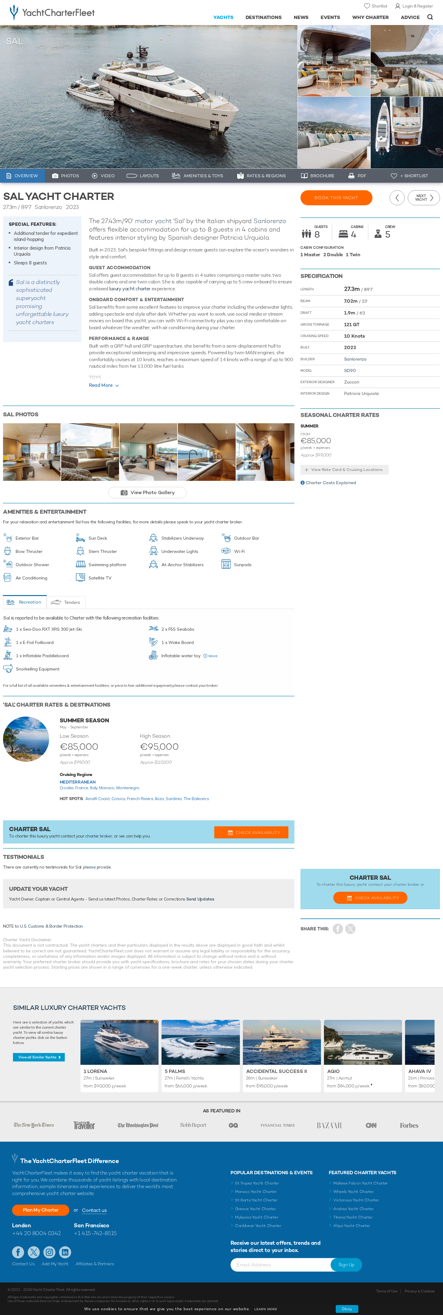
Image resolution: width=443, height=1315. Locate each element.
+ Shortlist (414, 175)
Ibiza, (160, 798)
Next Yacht (421, 198)
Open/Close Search (430, 17)
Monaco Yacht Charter (256, 1191)
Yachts (223, 17)
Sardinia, (175, 798)
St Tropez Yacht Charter (257, 1183)
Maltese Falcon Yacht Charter (360, 1183)
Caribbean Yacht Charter (258, 1225)
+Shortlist (434, 32)
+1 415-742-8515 (95, 1233)
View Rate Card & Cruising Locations (347, 469)
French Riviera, (141, 798)
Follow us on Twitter (34, 1252)
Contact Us (23, 1263)
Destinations (264, 17)
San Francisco (91, 1225)
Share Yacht (350, 929)
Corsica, (119, 798)
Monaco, (107, 787)
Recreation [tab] (30, 602)
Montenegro (128, 787)
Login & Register (418, 6)
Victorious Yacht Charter (356, 1200)
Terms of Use (386, 1291)
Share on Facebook (338, 929)
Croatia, (68, 787)
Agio (333, 1071)
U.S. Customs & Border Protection (51, 926)
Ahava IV (419, 1071)
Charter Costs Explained (331, 482)
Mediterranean (78, 782)
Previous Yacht (397, 197)
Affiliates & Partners (95, 1263)
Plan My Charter (40, 1210)
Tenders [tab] (72, 602)
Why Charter (370, 17)
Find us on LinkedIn (65, 1252)
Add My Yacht (55, 1263)
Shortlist (379, 6)
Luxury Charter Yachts (25, 31)
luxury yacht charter (129, 288)
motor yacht (153, 221)
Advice (410, 17)
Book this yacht (336, 197)
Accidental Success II (276, 1071)
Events (330, 17)
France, (82, 787)
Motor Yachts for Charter (70, 31)
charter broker (98, 836)
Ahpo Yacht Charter (351, 1225)
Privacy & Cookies (420, 1291)
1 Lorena (95, 1071)
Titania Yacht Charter (352, 1217)
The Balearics (196, 798)
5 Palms (175, 1071)
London (21, 1225)
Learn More (265, 1309)
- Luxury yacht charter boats (71, 12)
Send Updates (200, 899)
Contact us (94, 1210)
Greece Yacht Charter (255, 1208)
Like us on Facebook (18, 1252)
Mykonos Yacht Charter (256, 1217)
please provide (97, 867)
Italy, (94, 787)
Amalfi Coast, (98, 798)
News (301, 17)
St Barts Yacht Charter (256, 1200)
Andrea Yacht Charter (353, 1208)
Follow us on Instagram (49, 1252)
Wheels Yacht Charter (353, 1191)
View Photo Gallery (152, 492)
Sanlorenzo (269, 221)
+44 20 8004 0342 (36, 1233)
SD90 (350, 370)
